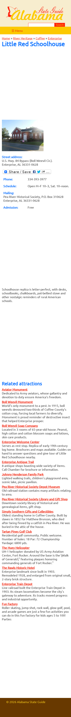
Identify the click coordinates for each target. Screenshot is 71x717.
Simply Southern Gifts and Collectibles (27, 511)
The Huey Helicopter (16, 547)
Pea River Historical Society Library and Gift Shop (35, 499)
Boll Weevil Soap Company (20, 425)
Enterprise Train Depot (17, 584)
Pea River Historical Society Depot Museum (31, 486)
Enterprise (55, 38)
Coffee (40, 38)
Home (6, 38)
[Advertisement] (35, 83)
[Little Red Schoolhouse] (23, 150)
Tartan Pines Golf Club (17, 531)
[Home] (34, 13)
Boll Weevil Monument (17, 402)
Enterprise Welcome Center (20, 442)
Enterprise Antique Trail (18, 462)
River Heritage (23, 38)
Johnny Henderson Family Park (23, 474)
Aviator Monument (14, 389)
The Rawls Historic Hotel (18, 567)
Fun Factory (10, 604)
